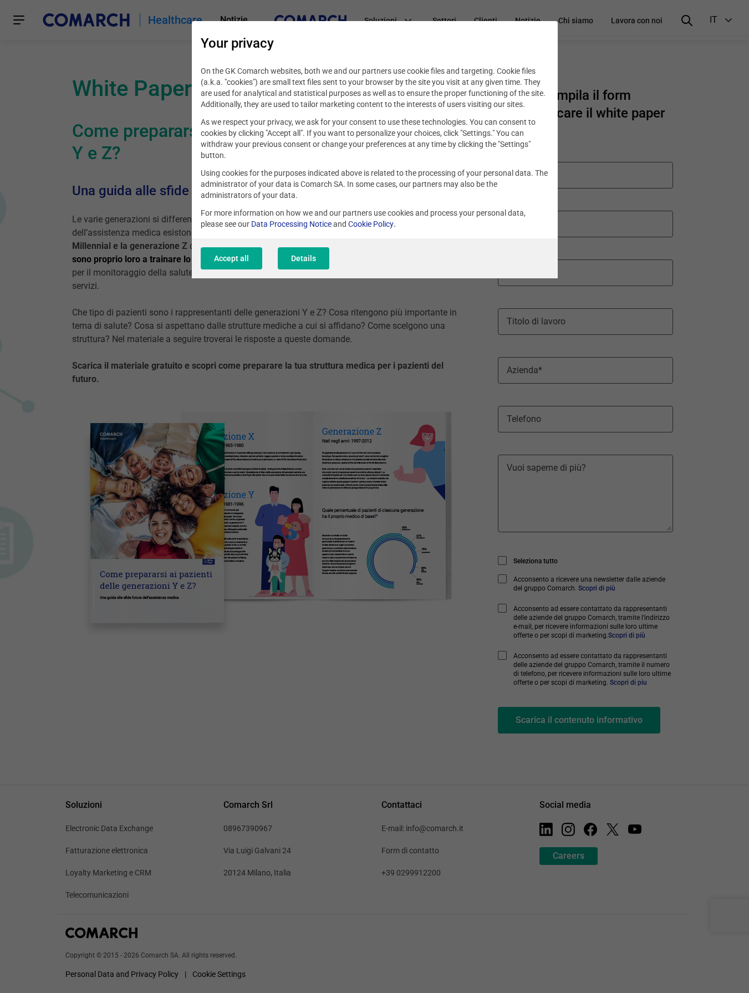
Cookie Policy (371, 224)
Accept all (231, 258)
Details (303, 258)
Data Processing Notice (291, 224)
